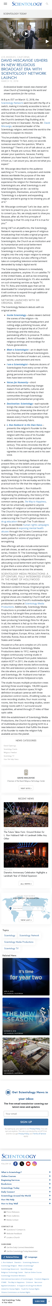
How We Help (7, 1199)
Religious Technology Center (12, 1272)
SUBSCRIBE (40, 1301)
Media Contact (12, 1220)
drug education (9, 521)
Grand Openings (10, 745)
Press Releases (13, 1212)
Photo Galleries (12, 1216)
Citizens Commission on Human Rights (15, 1292)
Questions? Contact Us (15, 1229)
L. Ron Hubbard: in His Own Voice (24, 424)
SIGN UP (26, 1122)
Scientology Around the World (16, 1195)
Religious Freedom (10, 752)
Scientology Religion (9, 1266)
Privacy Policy (35, 1129)
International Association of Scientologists (17, 1279)
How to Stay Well (9, 1203)
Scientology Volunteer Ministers (13, 1276)
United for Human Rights (10, 1289)
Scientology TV (9, 756)
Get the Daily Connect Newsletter (20, 1247)
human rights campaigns (36, 524)
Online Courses (8, 1176)
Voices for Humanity (17, 382)
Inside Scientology (16, 315)
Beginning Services (10, 1180)
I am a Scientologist (17, 364)
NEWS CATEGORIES (26, 740)
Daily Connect (8, 1191)
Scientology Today (10, 1188)
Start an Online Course (33, 1272)
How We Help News (11, 759)
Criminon (29, 1282)
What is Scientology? (11, 1172)
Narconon (38, 1282)
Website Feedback (14, 1233)
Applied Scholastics (8, 1286)
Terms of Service (39, 1134)
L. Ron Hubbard (7, 1262)
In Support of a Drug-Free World (29, 1286)
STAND (3, 1282)
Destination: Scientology (20, 403)
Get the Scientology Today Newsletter (22, 1251)
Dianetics (17, 1262)
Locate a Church (13, 1237)
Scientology (9, 935)
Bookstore (6, 1184)
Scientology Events (10, 749)
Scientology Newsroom (10, 1269)
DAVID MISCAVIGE (26, 777)
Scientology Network (12, 102)
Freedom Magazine (42, 1279)
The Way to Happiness (35, 501)
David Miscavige (26, 1269)
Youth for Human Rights (30, 1289)
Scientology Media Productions (18, 942)
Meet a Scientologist (17, 349)
